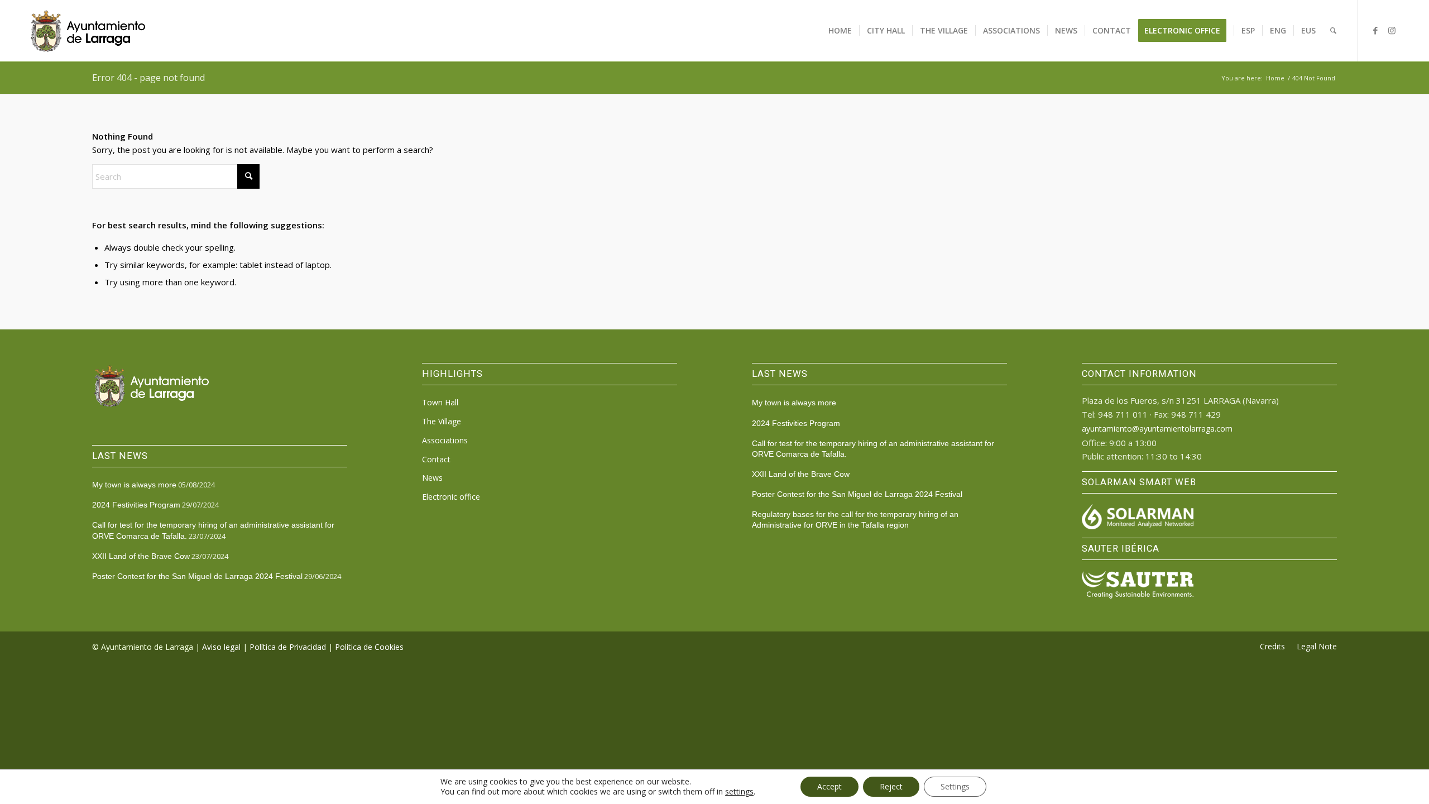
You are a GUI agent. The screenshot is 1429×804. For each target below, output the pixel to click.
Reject (891, 786)
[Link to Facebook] (1375, 30)
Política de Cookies (369, 647)
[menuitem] (840, 30)
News (432, 477)
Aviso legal (221, 647)
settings (739, 792)
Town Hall (440, 402)
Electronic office (451, 496)
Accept (829, 786)
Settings (955, 786)
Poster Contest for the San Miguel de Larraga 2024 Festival (197, 576)
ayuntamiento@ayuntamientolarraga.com (1157, 428)
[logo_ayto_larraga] (87, 30)
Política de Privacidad (288, 647)
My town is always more (134, 484)
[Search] (1333, 30)
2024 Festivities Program (136, 504)
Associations (445, 440)
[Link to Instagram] (1392, 30)
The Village (441, 421)
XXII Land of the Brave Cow (141, 556)
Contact (436, 459)
